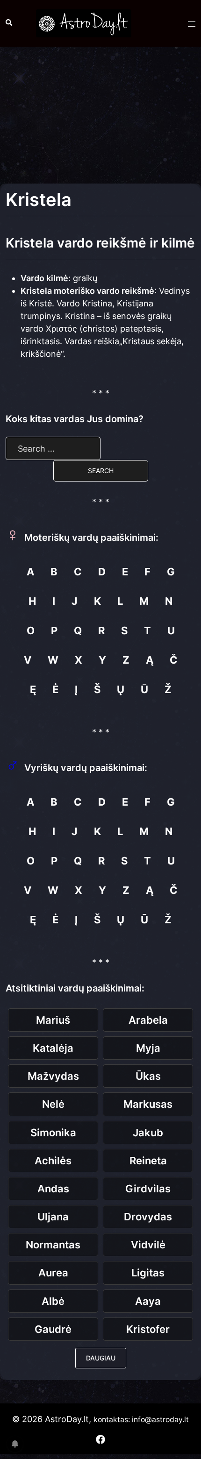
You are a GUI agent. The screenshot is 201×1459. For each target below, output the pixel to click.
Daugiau (100, 1358)
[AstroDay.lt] (83, 23)
